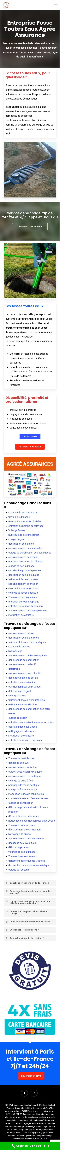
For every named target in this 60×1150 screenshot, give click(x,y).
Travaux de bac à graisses (22, 597)
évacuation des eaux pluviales (24, 521)
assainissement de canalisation (25, 548)
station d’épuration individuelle (25, 771)
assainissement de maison (23, 583)
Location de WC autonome (23, 512)
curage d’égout (16, 539)
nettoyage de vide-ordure (22, 731)
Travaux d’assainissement (22, 856)
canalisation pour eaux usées (24, 686)
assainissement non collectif (24, 673)
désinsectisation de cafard (23, 677)
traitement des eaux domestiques (27, 642)
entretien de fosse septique (23, 601)
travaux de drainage (19, 517)
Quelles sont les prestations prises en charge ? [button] (29, 912)
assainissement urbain (21, 633)
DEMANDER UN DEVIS (31, 1076)
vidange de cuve (17, 695)
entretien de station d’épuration (25, 606)
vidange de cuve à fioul (20, 780)
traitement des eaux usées (23, 579)
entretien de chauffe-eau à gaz (25, 740)
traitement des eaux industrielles (26, 700)
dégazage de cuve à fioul (22, 842)
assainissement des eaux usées (26, 838)
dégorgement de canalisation (24, 829)
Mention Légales (46, 1105)
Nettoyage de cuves (19, 834)
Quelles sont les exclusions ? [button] (24, 929)
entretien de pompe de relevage (26, 525)
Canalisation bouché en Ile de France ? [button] (29, 883)
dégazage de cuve (18, 762)
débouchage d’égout (19, 691)
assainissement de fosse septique (27, 655)
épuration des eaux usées (22, 726)
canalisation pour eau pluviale (24, 570)
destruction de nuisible (21, 543)
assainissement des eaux (22, 557)
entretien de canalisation (22, 682)
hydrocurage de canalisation (23, 534)
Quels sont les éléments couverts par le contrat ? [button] (30, 892)
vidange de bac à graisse (22, 851)
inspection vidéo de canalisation (26, 793)
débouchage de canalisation (23, 659)
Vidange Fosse (16, 530)
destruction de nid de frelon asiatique (29, 865)
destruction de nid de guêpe (23, 574)
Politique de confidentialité (18, 1108)
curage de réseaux (18, 869)
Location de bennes (19, 646)
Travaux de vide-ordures (21, 825)
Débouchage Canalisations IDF (27, 505)
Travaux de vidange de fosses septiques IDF (29, 625)
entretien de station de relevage (25, 561)
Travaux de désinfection (21, 758)
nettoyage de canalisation (22, 704)
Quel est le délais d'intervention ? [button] (27, 938)
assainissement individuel (22, 767)
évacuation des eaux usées (23, 588)
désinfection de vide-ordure (23, 816)
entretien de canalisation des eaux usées (31, 722)
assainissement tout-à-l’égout (24, 776)
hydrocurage (15, 651)
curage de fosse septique (22, 789)
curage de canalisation (20, 802)
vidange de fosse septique (23, 592)
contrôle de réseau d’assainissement (28, 798)
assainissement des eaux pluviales (27, 610)
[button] (55, 5)
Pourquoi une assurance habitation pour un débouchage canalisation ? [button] (32, 902)
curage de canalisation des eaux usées (29, 552)
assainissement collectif (22, 664)
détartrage (14, 668)
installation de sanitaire (21, 614)
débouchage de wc (18, 847)
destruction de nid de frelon (23, 637)
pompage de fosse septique (24, 785)
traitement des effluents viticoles (26, 860)
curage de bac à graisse (21, 565)
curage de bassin (17, 717)
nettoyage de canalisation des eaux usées (31, 820)
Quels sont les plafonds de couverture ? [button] (30, 921)
